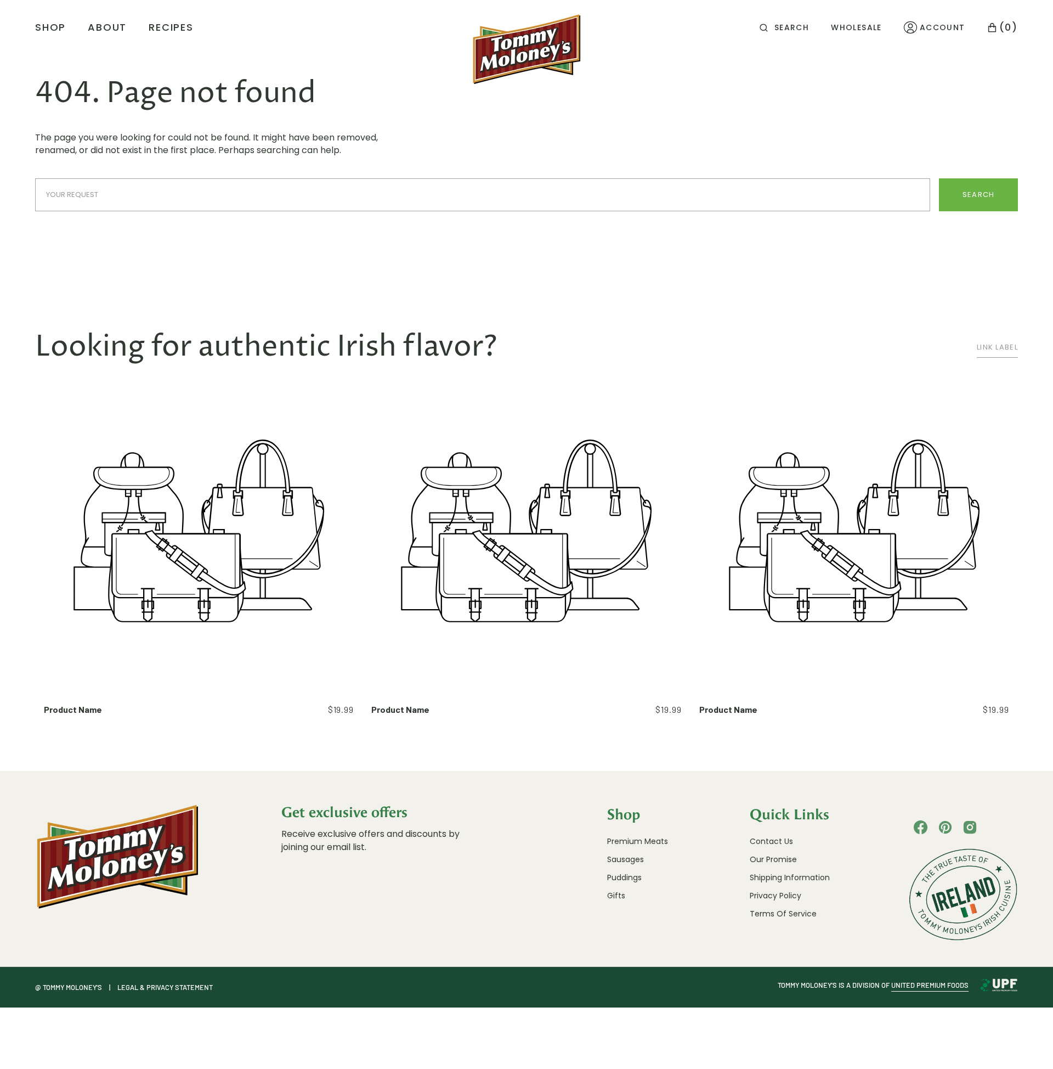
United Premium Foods (930, 985)
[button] (784, 27)
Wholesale (856, 27)
